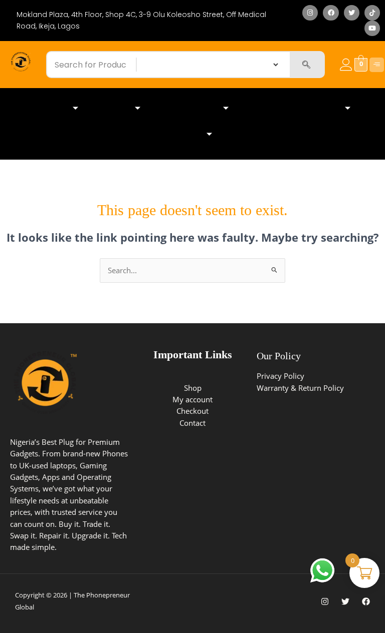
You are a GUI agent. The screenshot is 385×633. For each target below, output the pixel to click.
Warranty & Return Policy (300, 388)
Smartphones (43, 108)
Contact (192, 423)
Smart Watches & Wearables (294, 108)
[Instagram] (325, 601)
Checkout (192, 411)
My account (192, 399)
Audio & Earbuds (189, 108)
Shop (193, 388)
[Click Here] (376, 65)
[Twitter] (345, 601)
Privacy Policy (280, 376)
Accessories (179, 134)
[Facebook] (366, 601)
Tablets (114, 108)
